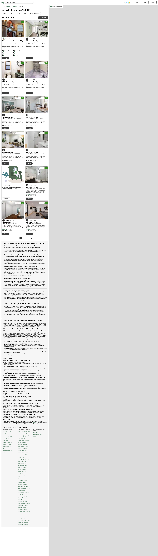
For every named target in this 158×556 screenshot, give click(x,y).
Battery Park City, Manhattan (24, 431)
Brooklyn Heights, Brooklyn (23, 435)
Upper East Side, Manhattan (24, 520)
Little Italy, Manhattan (22, 484)
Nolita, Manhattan (21, 499)
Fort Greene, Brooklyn (22, 465)
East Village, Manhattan (23, 457)
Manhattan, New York (7, 436)
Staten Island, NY (6, 454)
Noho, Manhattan (21, 497)
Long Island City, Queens (23, 486)
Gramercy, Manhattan (22, 469)
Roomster (34, 422)
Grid (5, 13)
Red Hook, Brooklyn (22, 507)
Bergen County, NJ (7, 431)
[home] (2, 7)
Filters (25, 13)
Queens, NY (5, 448)
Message (5, 58)
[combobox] (17, 2)
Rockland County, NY (7, 450)
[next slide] (22, 28)
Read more (6, 198)
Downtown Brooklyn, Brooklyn (24, 454)
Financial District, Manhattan (24, 459)
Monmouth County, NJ (7, 442)
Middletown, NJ (6, 440)
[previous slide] (4, 28)
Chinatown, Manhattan (22, 444)
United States (8, 6)
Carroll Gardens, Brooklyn (23, 440)
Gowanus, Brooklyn (22, 467)
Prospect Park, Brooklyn (23, 505)
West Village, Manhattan (23, 522)
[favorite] (3, 21)
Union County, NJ (6, 456)
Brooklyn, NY (5, 435)
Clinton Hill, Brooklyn (22, 448)
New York (15, 6)
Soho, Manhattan (21, 513)
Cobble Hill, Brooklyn (22, 450)
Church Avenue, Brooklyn (23, 446)
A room (11, 13)
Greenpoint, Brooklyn (22, 471)
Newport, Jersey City (22, 496)
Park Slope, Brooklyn (22, 501)
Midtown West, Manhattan (23, 492)
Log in (152, 2)
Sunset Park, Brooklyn (22, 517)
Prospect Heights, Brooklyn (24, 503)
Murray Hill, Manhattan (22, 494)
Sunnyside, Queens (22, 515)
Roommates (35, 432)
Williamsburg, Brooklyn (23, 524)
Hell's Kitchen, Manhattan (23, 476)
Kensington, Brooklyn (22, 480)
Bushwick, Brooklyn (22, 438)
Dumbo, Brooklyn (21, 456)
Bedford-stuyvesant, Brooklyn (24, 433)
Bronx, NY (5, 433)
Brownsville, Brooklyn (22, 436)
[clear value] (29, 2)
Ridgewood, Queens (22, 509)
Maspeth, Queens (21, 490)
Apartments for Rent (37, 434)
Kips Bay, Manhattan (22, 482)
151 (29, 238)
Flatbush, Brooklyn (22, 461)
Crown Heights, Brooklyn (23, 452)
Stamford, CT (6, 452)
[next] (32, 2)
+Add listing (43, 17)
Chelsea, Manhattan (22, 442)
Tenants (34, 436)
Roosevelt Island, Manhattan (24, 511)
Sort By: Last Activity (34, 13)
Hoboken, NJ (20, 478)
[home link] (2, 2)
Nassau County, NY (7, 446)
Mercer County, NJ (7, 438)
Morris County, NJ (7, 444)
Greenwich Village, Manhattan (24, 475)
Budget (18, 13)
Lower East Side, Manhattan (24, 488)
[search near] (6, 2)
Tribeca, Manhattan (22, 518)
